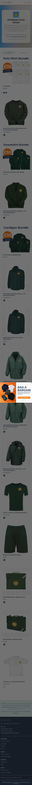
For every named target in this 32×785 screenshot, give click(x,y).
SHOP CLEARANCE (24, 397)
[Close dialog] (31, 382)
